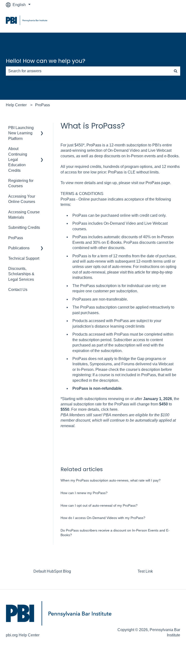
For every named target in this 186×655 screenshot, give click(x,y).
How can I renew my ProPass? (84, 493)
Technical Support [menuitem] (23, 258)
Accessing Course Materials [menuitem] (24, 214)
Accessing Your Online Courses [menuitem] (21, 199)
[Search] (175, 71)
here (113, 409)
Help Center (16, 105)
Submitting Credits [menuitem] (24, 227)
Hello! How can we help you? (45, 61)
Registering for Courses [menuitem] (20, 183)
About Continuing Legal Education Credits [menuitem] (17, 160)
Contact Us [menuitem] (17, 290)
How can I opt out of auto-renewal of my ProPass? (99, 505)
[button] (42, 128)
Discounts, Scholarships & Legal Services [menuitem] (21, 273)
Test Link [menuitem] (145, 571)
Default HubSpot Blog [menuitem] (52, 571)
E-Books (114, 242)
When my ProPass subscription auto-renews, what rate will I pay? (111, 480)
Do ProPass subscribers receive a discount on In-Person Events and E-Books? (115, 532)
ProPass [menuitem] (15, 238)
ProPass (42, 105)
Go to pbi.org (164, 21)
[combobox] (88, 71)
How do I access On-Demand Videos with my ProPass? (103, 518)
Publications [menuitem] (19, 248)
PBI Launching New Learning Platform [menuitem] (21, 133)
